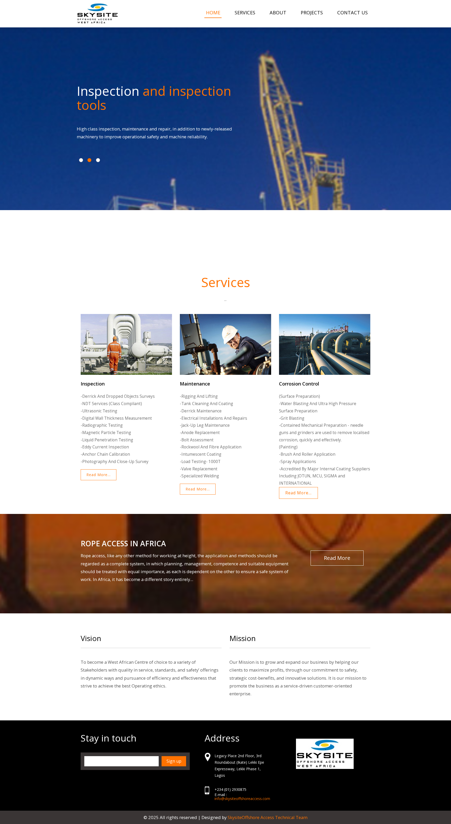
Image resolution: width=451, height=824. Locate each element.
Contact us (352, 12)
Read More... (98, 474)
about (278, 12)
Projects (312, 12)
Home (213, 12)
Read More (337, 557)
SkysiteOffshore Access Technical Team (267, 817)
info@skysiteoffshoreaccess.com (242, 798)
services (245, 12)
